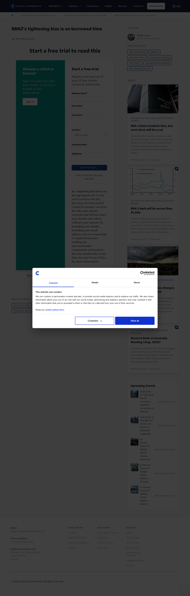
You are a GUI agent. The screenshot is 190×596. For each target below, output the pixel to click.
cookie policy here (54, 309)
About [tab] (137, 282)
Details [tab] (95, 282)
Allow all (135, 321)
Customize (93, 321)
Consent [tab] (53, 283)
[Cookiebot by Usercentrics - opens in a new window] (142, 273)
